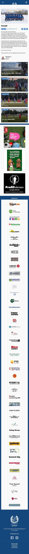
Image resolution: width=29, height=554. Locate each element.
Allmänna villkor (14, 543)
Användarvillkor (14, 544)
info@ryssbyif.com (14, 533)
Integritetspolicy (14, 547)
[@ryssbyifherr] (16, 537)
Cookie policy (14, 546)
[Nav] (3, 2)
